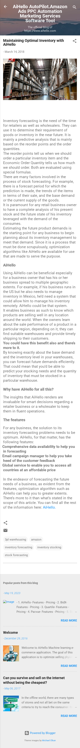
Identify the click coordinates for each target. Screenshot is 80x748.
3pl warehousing (15, 539)
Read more (69, 620)
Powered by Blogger (42, 733)
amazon (36, 539)
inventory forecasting (18, 547)
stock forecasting (16, 555)
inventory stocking (49, 547)
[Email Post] (5, 532)
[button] (74, 42)
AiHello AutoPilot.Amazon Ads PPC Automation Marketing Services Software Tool (40, 13)
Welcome (10, 632)
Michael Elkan (49, 740)
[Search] (74, 8)
